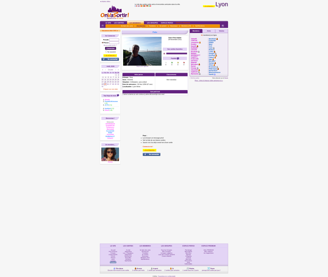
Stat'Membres (200, 26)
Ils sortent (163, 26)
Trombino (152, 26)
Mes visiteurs (208, 251)
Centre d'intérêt (166, 256)
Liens (113, 259)
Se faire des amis (127, 26)
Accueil (113, 250)
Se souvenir (111, 52)
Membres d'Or (186, 26)
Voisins (221, 31)
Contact (113, 261)
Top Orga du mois (110, 96)
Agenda (188, 254)
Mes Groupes (166, 251)
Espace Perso (167, 23)
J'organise (188, 256)
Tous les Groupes (166, 250)
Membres (196, 31)
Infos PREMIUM (209, 250)
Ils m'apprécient (208, 253)
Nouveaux (173, 26)
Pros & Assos (113, 251)
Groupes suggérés (166, 253)
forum (226, 78)
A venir (128, 250)
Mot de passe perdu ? (110, 45)
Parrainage (188, 250)
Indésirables (188, 264)
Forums (113, 253)
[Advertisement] (181, 13)
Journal (188, 257)
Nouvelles (128, 257)
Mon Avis (188, 259)
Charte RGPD (113, 254)
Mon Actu (188, 253)
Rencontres (188, 261)
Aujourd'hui (128, 251)
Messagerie (188, 251)
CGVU (113, 256)
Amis (209, 31)
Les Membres (135, 23)
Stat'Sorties (128, 261)
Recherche (141, 26)
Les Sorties (119, 23)
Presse (113, 257)
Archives (128, 259)
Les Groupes (152, 23)
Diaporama (128, 254)
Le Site (108, 23)
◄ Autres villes (105, 1)
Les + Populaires (128, 253)
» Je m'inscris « (209, 6)
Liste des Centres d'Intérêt (166, 254)
